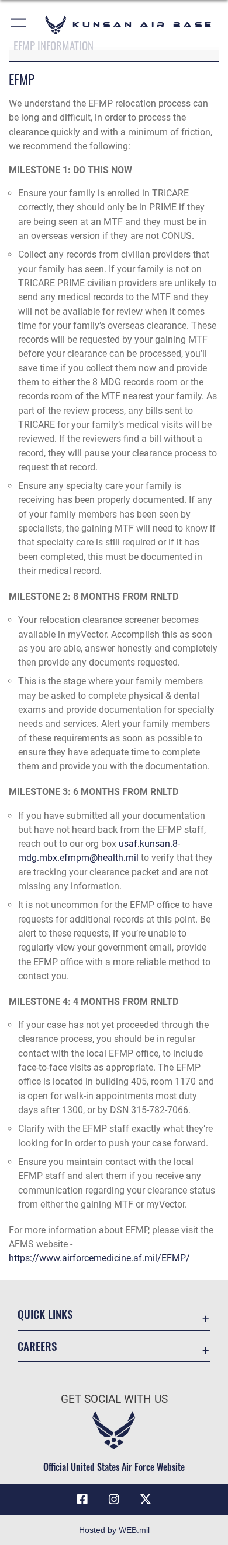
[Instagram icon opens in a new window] (114, 1499)
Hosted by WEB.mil (114, 1530)
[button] (19, 25)
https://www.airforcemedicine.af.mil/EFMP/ (99, 1258)
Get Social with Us (114, 1399)
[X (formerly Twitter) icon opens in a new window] (145, 1499)
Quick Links (45, 1313)
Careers (37, 1346)
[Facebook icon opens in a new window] (82, 1499)
